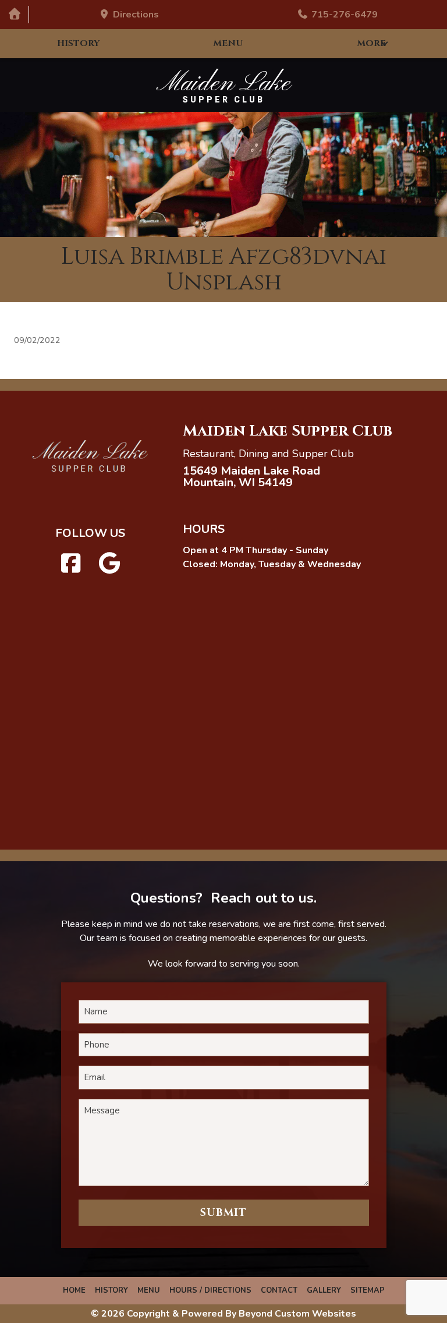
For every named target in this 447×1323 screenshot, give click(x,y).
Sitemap (367, 1290)
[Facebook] (71, 564)
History (78, 43)
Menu (228, 43)
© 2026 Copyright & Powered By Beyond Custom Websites (223, 1313)
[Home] (14, 14)
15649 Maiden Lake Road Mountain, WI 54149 (251, 476)
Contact (279, 1290)
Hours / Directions (210, 1290)
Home (74, 1290)
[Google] (109, 564)
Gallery (324, 1290)
